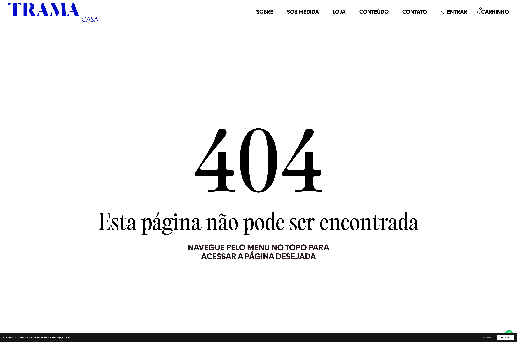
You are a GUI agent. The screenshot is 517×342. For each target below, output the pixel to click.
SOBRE (264, 12)
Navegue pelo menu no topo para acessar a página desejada (258, 252)
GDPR (67, 337)
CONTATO (414, 12)
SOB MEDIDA (303, 12)
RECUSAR (487, 337)
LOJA (339, 12)
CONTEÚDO (374, 12)
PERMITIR (505, 337)
